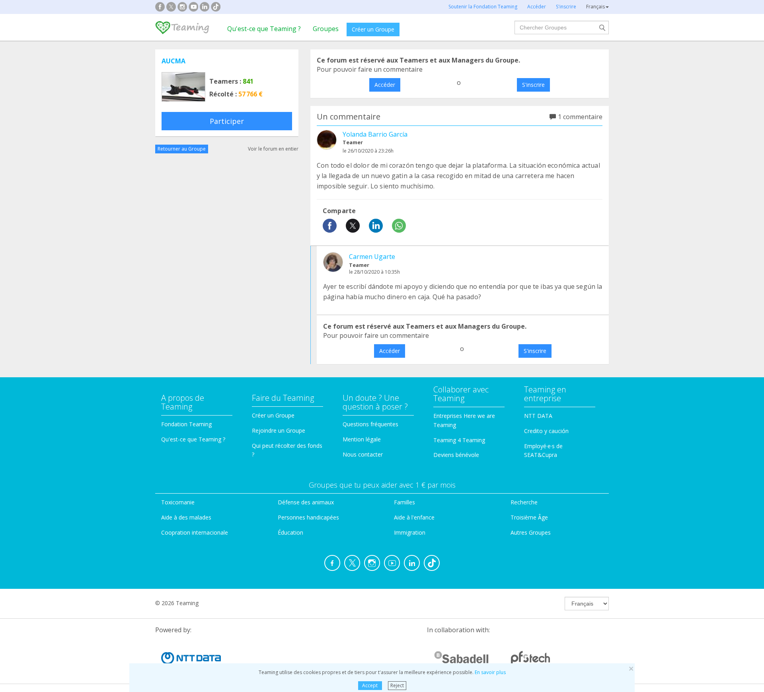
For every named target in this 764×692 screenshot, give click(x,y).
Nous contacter (363, 454)
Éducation (290, 532)
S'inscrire (533, 84)
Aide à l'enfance (414, 517)
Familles (404, 502)
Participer (227, 121)
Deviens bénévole (456, 455)
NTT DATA (538, 416)
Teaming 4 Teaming (459, 440)
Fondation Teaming (186, 424)
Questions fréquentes (370, 424)
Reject (397, 685)
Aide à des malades (186, 517)
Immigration (409, 532)
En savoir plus (490, 672)
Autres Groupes (531, 532)
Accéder (384, 84)
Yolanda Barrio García (375, 134)
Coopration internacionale (194, 532)
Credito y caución (546, 431)
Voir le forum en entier (273, 148)
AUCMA (173, 61)
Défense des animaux (306, 502)
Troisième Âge (529, 517)
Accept (370, 685)
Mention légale (362, 439)
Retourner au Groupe (182, 148)
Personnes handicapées (308, 517)
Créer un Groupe (373, 29)
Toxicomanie (178, 502)
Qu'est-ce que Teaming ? (264, 28)
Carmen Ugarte (372, 256)
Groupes (326, 28)
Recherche (524, 502)
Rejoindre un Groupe (278, 430)
